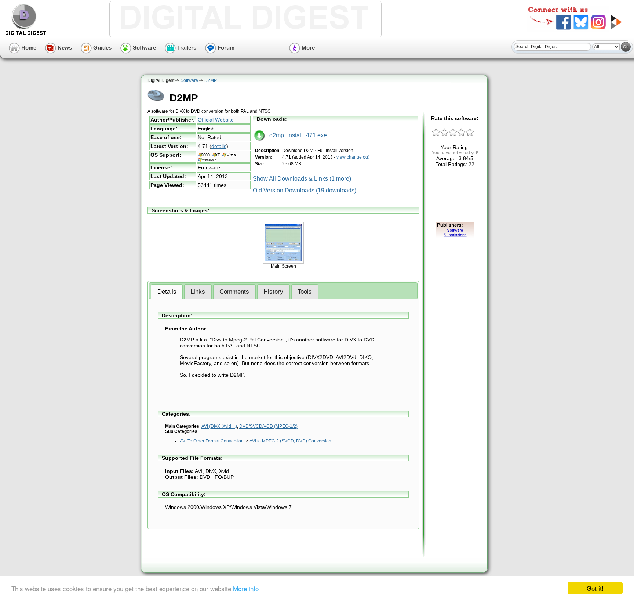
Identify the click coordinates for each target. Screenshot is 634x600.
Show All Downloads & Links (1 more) (302, 179)
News (64, 47)
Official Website (216, 120)
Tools (305, 291)
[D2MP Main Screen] (283, 262)
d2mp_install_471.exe (296, 135)
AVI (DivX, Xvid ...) (219, 426)
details (218, 146)
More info (246, 588)
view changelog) (352, 157)
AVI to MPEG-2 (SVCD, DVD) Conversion (290, 441)
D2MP (210, 80)
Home (28, 47)
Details (166, 291)
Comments (234, 291)
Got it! (595, 588)
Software (143, 47)
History (273, 291)
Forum (225, 47)
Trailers (186, 47)
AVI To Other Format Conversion (212, 441)
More (307, 47)
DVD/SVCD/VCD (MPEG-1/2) (268, 426)
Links (197, 291)
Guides (102, 47)
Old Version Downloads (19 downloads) (304, 190)
